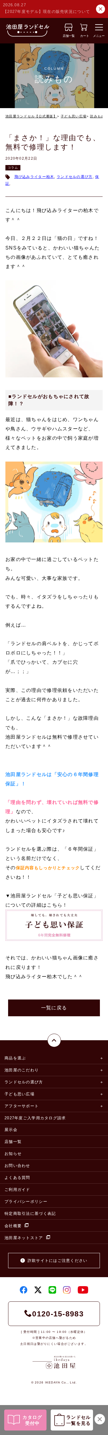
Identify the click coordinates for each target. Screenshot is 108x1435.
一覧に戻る (54, 1007)
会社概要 (13, 1226)
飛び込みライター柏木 (34, 177)
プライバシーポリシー (25, 1201)
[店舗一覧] (68, 29)
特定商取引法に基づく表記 (30, 1213)
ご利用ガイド (17, 1189)
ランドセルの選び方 (75, 177)
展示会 (10, 1129)
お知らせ (13, 1153)
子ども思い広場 (73, 116)
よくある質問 (17, 1177)
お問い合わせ (17, 1165)
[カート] (83, 29)
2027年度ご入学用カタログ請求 (35, 1118)
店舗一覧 (13, 1141)
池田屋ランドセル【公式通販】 (31, 116)
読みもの (97, 116)
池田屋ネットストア (23, 1238)
